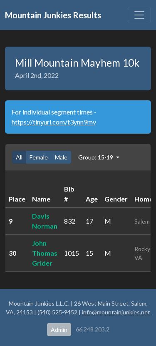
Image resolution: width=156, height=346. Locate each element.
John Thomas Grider (44, 253)
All (19, 157)
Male (61, 157)
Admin (59, 329)
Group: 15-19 (96, 157)
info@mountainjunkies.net (116, 312)
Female (39, 157)
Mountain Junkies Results (53, 15)
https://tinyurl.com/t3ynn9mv (54, 122)
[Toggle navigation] (139, 15)
